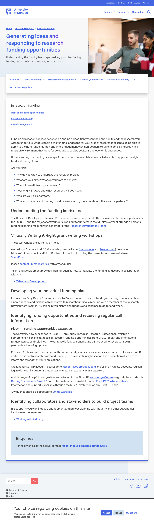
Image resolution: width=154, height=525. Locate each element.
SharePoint (18, 257)
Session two (107, 249)
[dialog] (77, 511)
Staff (130, 3)
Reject (118, 512)
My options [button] (131, 512)
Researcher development (61, 79)
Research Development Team (88, 225)
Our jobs (116, 479)
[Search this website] (148, 12)
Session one (86, 249)
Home (9, 28)
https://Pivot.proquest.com (79, 366)
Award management (21, 124)
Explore (108, 11)
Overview (15, 79)
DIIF (135, 79)
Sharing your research (91, 79)
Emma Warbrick (62, 391)
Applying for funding (22, 118)
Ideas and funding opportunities (27, 112)
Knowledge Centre (101, 377)
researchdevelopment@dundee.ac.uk (85, 445)
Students (121, 3)
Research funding (46, 28)
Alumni (137, 3)
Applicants (110, 3)
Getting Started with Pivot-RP (29, 381)
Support (122, 11)
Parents (146, 3)
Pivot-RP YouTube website (112, 381)
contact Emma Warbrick (34, 264)
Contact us (138, 11)
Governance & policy (21, 87)
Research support (24, 28)
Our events (128, 479)
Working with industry (117, 79)
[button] (43, 79)
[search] (34, 481)
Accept (106, 512)
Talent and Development (31, 281)
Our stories (142, 479)
